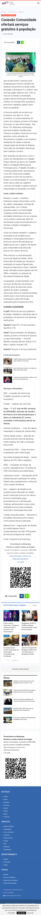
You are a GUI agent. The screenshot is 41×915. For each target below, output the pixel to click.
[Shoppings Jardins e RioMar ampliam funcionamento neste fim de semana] (30, 615)
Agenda (4, 15)
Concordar (21, 913)
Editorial (5, 874)
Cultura (6, 611)
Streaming (6, 846)
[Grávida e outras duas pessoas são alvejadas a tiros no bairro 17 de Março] (7, 683)
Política (5, 811)
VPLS (4, 844)
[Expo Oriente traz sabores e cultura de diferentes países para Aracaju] (7, 370)
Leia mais (30, 913)
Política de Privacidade (9, 883)
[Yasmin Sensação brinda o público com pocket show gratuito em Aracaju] (7, 379)
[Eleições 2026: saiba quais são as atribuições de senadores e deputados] (7, 711)
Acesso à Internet (8, 826)
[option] (20, 702)
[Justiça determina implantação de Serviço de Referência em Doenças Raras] (7, 702)
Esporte (25, 635)
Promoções (6, 862)
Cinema (5, 865)
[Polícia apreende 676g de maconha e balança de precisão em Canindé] (7, 692)
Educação (6, 802)
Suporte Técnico (8, 838)
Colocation (6, 835)
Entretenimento (11, 15)
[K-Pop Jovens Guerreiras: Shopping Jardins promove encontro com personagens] (11, 615)
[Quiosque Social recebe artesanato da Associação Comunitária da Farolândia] (11, 640)
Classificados (7, 849)
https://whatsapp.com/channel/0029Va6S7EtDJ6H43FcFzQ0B (20, 559)
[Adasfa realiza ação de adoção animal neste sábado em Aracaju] (7, 361)
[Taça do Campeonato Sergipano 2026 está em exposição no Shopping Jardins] (30, 640)
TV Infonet (6, 817)
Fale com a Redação (9, 877)
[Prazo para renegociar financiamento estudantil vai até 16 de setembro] (7, 720)
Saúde (5, 814)
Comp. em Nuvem (8, 832)
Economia (6, 805)
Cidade (24, 611)
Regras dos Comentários (10, 880)
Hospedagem (7, 829)
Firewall (5, 841)
